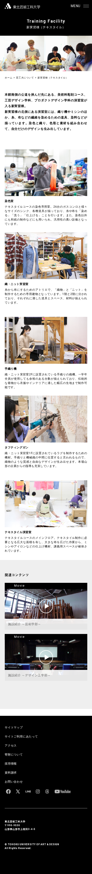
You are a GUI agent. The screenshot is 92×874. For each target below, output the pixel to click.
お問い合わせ (14, 781)
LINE (28, 791)
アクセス (11, 745)
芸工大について (25, 77)
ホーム (8, 77)
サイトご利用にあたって (21, 736)
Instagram (38, 791)
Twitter (18, 791)
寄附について (14, 754)
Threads (47, 791)
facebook (8, 791)
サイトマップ (14, 727)
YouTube (62, 791)
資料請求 (11, 772)
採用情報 (11, 763)
